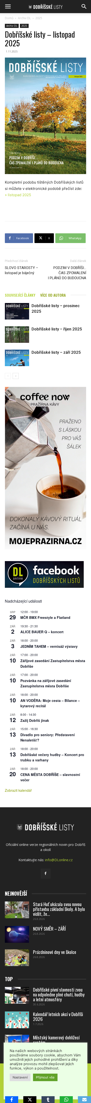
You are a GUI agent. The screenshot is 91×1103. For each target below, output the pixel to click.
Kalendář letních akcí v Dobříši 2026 (58, 1016)
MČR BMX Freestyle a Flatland (45, 617)
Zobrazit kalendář (18, 790)
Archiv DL (24, 18)
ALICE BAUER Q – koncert (42, 631)
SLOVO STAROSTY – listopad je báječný (21, 270)
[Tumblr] (48, 1099)
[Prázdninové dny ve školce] (17, 957)
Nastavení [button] (20, 1077)
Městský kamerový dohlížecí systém (56, 1039)
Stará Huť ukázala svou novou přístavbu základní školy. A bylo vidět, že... (59, 909)
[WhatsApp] (66, 1099)
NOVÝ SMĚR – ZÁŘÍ (49, 928)
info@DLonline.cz (59, 860)
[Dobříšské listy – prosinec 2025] (17, 311)
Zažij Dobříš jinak (34, 720)
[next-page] (16, 376)
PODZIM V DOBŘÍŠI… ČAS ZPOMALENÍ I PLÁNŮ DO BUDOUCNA (67, 273)
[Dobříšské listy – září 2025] (17, 358)
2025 (38, 18)
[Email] (84, 1099)
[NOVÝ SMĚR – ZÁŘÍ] (17, 934)
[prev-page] (8, 376)
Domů (9, 18)
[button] (8, 6)
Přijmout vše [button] (45, 1077)
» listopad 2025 (18, 195)
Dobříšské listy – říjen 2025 (57, 329)
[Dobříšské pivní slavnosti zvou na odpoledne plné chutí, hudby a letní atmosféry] (17, 995)
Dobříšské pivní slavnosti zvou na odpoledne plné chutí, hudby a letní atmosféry (59, 994)
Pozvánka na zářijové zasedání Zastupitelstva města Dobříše (45, 683)
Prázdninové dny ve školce (54, 951)
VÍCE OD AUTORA (53, 295)
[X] (29, 1099)
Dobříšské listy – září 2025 (56, 352)
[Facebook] (45, 873)
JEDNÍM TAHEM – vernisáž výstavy (49, 646)
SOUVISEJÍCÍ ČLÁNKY (20, 295)
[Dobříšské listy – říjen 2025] (17, 334)
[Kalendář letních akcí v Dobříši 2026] (17, 1019)
